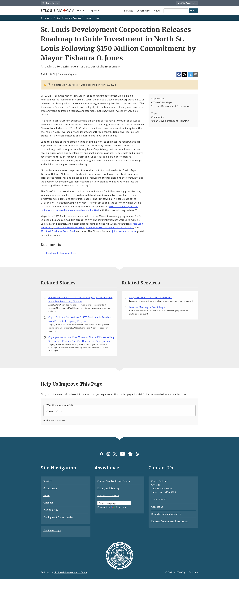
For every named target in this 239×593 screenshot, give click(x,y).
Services (128, 10)
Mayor (88, 18)
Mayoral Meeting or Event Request (148, 307)
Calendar (48, 502)
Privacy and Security (108, 488)
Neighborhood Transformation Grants (150, 297)
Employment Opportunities (58, 517)
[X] (115, 454)
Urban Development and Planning (170, 120)
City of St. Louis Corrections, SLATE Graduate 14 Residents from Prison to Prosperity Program (80, 319)
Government (143, 10)
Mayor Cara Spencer (88, 10)
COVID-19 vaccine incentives (69, 227)
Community (157, 117)
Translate (121, 507)
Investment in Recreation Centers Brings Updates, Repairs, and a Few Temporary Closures (80, 299)
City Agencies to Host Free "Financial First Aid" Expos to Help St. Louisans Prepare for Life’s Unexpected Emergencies (81, 339)
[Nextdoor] (130, 454)
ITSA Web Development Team (70, 572)
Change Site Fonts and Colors (113, 481)
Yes (51, 411)
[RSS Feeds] (137, 454)
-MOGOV (57, 10)
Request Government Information (169, 521)
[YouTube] (122, 454)
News (157, 10)
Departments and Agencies (69, 18)
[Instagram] (108, 454)
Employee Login (52, 530)
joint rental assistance (124, 231)
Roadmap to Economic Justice (62, 253)
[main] (119, 226)
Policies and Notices (108, 495)
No (60, 411)
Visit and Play (50, 509)
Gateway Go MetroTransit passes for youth (109, 227)
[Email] (195, 74)
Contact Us (157, 506)
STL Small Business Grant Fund (58, 231)
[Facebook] (101, 454)
